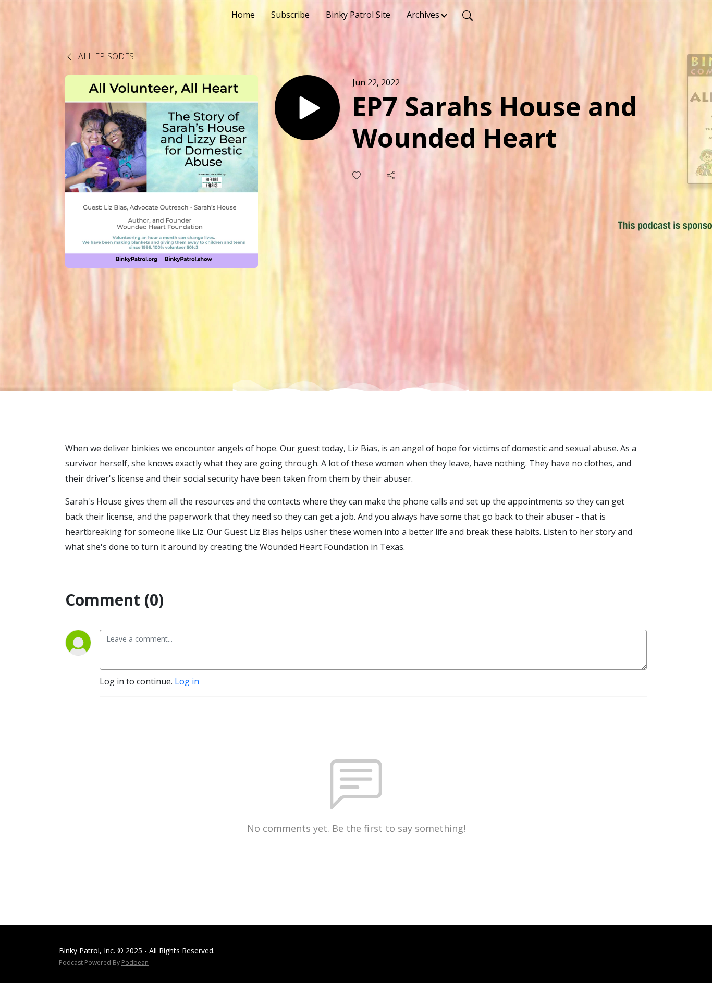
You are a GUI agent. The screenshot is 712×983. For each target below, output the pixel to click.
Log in (187, 681)
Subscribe (290, 14)
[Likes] (357, 175)
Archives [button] (423, 14)
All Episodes (105, 56)
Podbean (135, 962)
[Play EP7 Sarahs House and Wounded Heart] (307, 107)
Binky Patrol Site (358, 14)
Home (243, 14)
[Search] (467, 14)
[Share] (392, 175)
